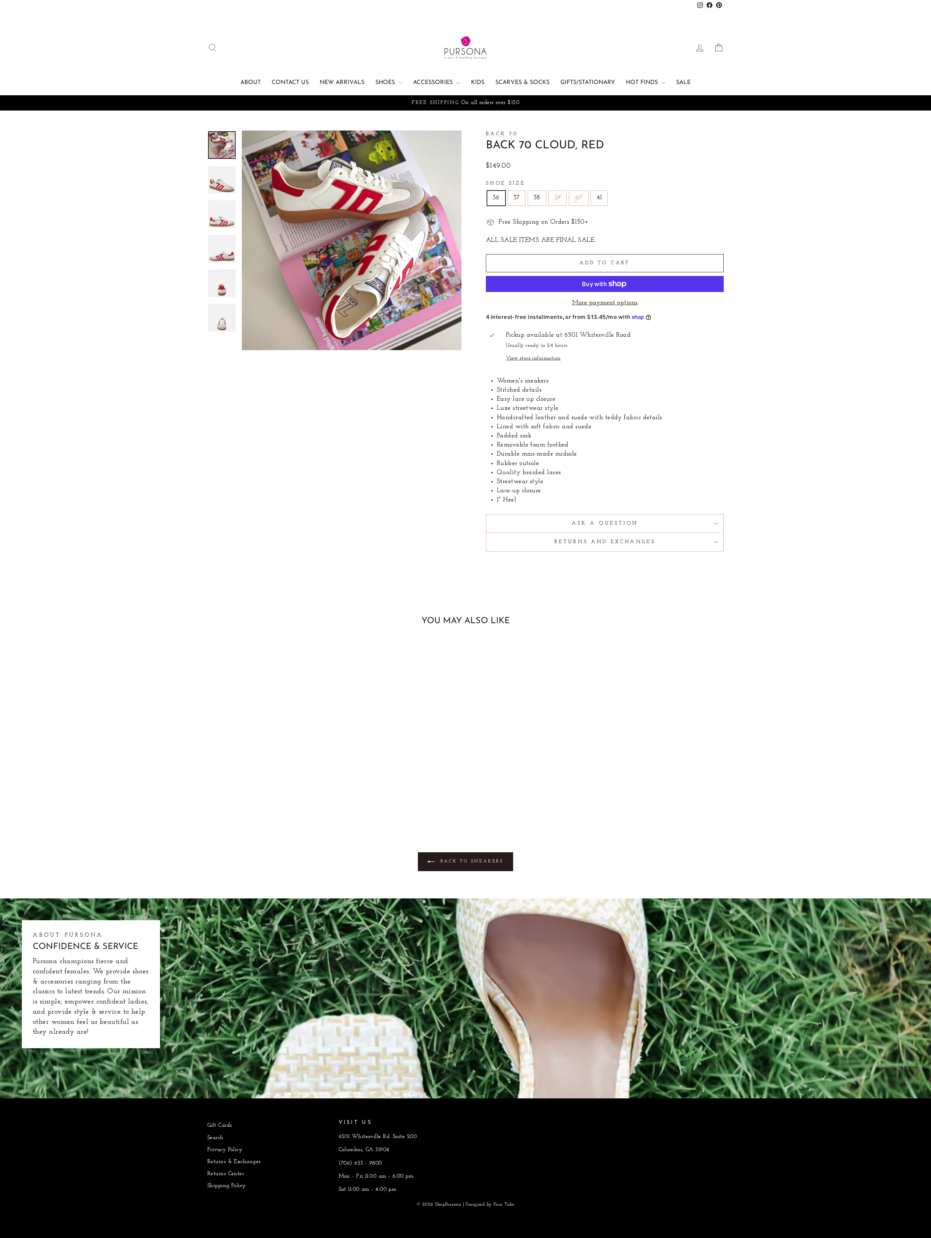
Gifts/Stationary (587, 82)
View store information (533, 358)
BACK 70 (502, 134)
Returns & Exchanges (234, 1162)
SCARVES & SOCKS (522, 82)
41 (599, 198)
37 (517, 198)
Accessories (434, 82)
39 (557, 198)
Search (215, 1138)
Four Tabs (504, 1204)
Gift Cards (219, 1125)
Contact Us (290, 82)
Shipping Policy (226, 1186)
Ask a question (605, 523)
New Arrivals (342, 82)
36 (496, 198)
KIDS (477, 82)
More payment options (605, 303)
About (250, 82)
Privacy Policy (224, 1150)
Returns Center (225, 1174)
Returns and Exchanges (604, 542)
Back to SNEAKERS (470, 862)
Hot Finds (643, 82)
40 (579, 198)
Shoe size (505, 183)
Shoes (386, 82)
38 (537, 198)
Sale (683, 82)
